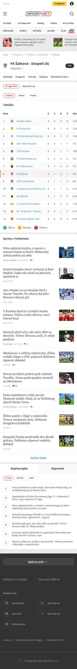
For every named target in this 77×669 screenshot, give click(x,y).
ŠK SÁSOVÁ (22, 196)
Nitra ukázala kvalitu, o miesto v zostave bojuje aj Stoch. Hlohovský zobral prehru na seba (26, 252)
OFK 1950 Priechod (26, 143)
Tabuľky (32, 76)
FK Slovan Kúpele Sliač (27, 218)
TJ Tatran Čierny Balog (27, 203)
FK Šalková (17, 55)
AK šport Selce (23, 121)
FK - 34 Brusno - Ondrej (28, 211)
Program (20, 76)
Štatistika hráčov (60, 76)
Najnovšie (57, 468)
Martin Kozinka (10, 407)
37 (16, 386)
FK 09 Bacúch (23, 128)
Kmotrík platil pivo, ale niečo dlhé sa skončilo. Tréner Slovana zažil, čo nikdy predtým (29, 335)
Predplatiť (59, 3)
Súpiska (43, 76)
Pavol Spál (7, 344)
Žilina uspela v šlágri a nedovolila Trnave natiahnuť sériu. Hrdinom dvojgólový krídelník (25, 419)
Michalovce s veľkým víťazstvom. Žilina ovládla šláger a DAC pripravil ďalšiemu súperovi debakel (29, 357)
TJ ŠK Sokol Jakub (25, 181)
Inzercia (7, 640)
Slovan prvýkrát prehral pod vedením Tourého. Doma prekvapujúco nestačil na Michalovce (28, 377)
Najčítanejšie (19, 468)
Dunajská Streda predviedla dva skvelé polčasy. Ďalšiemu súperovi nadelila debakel (28, 440)
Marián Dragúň (10, 260)
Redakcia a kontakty (15, 579)
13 (27, 344)
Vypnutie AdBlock (49, 579)
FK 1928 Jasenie (24, 166)
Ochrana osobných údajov (29, 640)
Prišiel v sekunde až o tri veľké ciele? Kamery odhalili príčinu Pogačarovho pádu (29, 42)
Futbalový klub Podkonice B (30, 188)
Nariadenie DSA (55, 640)
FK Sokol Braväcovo (26, 158)
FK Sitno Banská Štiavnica (29, 136)
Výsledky (8, 76)
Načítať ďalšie (38, 458)
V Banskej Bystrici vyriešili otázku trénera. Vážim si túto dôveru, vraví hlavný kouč (26, 315)
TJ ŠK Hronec (23, 151)
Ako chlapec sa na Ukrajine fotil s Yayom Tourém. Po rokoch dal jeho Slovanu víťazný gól (26, 294)
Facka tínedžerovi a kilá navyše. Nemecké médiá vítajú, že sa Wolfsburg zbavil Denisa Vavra (29, 398)
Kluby (5, 55)
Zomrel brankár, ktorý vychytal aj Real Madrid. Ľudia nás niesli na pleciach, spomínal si (28, 273)
